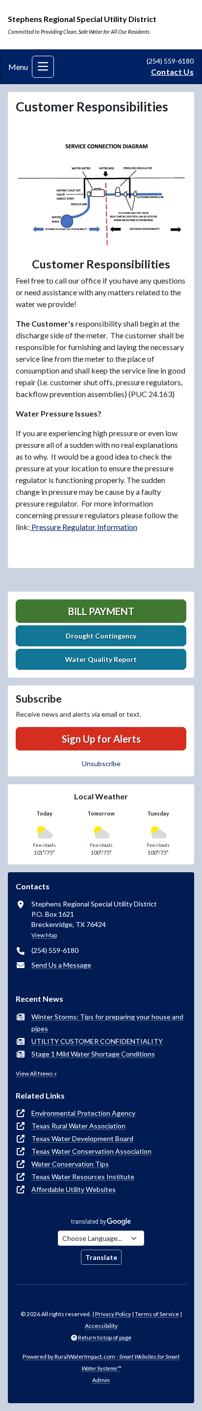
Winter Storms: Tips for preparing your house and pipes (107, 1023)
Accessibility (101, 1325)
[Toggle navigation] (43, 67)
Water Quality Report (101, 659)
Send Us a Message (61, 965)
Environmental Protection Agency (83, 1113)
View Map (44, 935)
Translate (101, 1257)
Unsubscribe (101, 763)
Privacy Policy (113, 1314)
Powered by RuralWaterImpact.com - (101, 1362)
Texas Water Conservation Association (91, 1151)
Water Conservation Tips (70, 1164)
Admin (101, 1380)
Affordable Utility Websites (73, 1189)
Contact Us (172, 71)
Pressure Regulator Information (83, 526)
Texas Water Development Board (82, 1138)
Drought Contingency (101, 636)
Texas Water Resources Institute (82, 1176)
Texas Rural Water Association (78, 1126)
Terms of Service (157, 1314)
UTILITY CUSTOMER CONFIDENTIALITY (97, 1041)
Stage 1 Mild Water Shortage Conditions (93, 1054)
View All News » (36, 1073)
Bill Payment (101, 611)
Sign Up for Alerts (101, 739)
